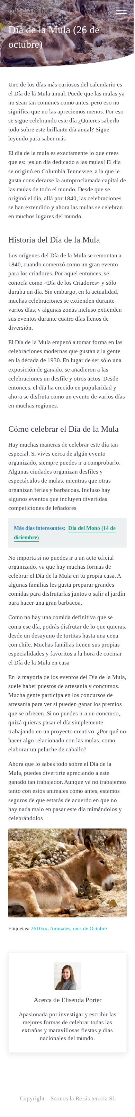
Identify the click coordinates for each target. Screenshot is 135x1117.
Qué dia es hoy (30, 10)
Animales (60, 928)
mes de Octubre (90, 928)
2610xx (39, 928)
